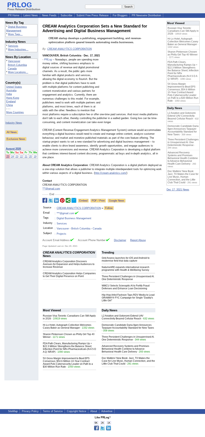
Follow (109, 208)
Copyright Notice (76, 411)
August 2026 (13, 148)
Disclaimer (120, 240)
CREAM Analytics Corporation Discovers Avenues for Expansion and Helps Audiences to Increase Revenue (68, 264)
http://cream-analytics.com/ (111, 172)
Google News (116, 200)
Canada (12, 68)
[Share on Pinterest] (62, 200)
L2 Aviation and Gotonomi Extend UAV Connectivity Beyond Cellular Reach (122, 317)
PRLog (48, 59)
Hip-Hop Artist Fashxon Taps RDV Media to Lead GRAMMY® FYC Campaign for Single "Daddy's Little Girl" (128, 297)
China (9, 105)
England (11, 101)
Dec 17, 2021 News (178, 189)
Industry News (13, 122)
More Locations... (18, 72)
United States (14, 86)
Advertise (106, 411)
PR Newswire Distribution (146, 15)
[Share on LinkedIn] (56, 200)
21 (26, 156)
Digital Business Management (74, 218)
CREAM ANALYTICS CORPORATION (69, 48)
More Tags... (15, 34)
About (93, 411)
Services (13, 45)
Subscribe (66, 15)
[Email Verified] (77, 213)
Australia (11, 90)
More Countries (15, 112)
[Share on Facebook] (44, 200)
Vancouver (14, 61)
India (9, 94)
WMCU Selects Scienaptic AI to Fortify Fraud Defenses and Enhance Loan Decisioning (126, 287)
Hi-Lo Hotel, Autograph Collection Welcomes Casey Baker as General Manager (67, 326)
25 (7, 156)
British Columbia (17, 64)
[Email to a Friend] (73, 200)
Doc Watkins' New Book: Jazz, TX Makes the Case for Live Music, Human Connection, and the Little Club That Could (128, 361)
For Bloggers (120, 15)
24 (12, 156)
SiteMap (13, 411)
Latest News (30, 15)
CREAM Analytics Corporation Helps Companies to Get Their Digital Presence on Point (69, 275)
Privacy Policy (30, 411)
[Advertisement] (132, 83)
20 (30, 156)
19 (35, 156)
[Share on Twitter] (50, 200)
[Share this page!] (102, 429)
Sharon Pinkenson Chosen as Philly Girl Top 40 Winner (183, 53)
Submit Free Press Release (92, 15)
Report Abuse (138, 240)
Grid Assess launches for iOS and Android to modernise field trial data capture (126, 259)
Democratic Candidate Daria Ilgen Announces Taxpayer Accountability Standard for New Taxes (128, 326)
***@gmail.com (51, 188)
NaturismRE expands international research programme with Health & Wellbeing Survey (125, 268)
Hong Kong (12, 97)
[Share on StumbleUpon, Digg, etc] (68, 200)
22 (21, 156)
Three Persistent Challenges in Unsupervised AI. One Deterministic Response (128, 278)
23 (16, 156)
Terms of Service (53, 411)
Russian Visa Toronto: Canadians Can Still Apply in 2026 (183, 31)
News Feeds (49, 15)
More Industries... (18, 49)
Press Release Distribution (23, 9)
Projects (61, 233)
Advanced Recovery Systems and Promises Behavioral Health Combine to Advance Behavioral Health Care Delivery (125, 349)
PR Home (13, 15)
